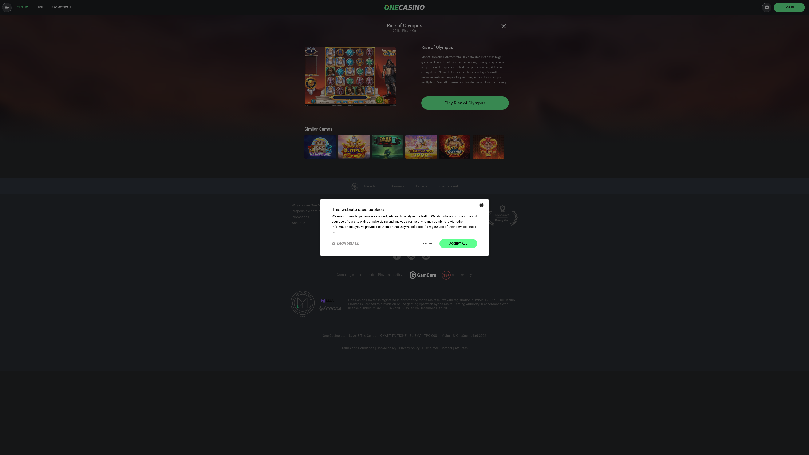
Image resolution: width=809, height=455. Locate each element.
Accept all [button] (458, 243)
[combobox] (481, 205)
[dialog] (404, 227)
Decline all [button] (425, 243)
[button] (345, 243)
